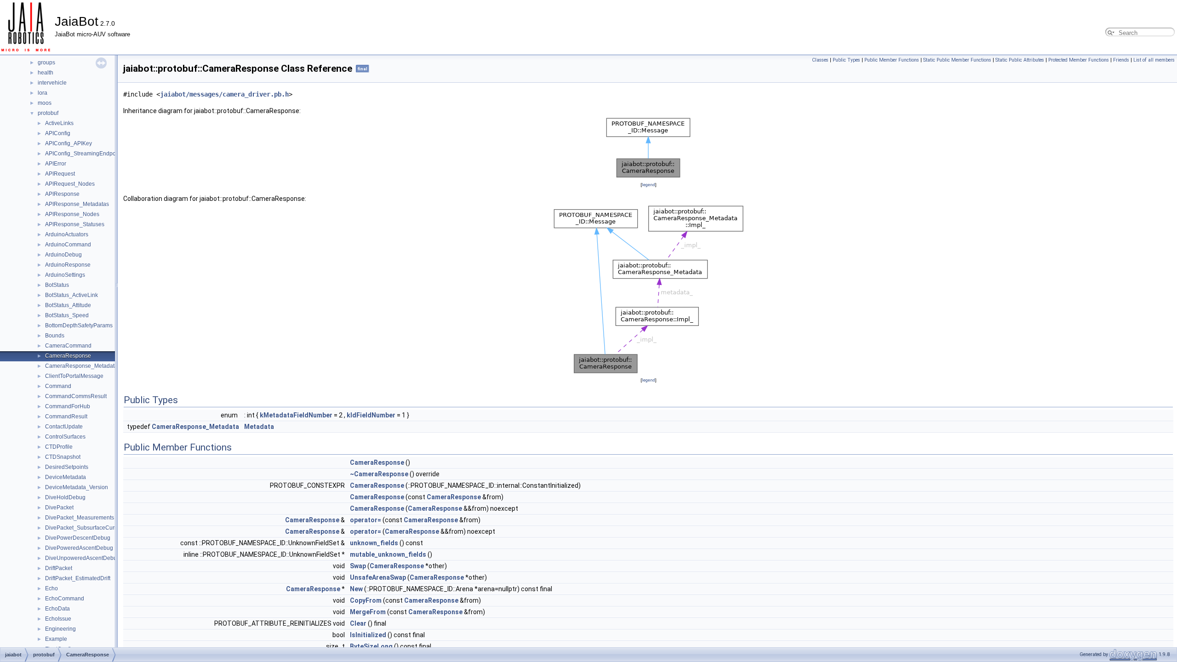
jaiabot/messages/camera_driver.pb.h (224, 94)
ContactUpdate (64, 426)
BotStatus (57, 285)
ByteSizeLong (371, 646)
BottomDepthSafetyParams (79, 325)
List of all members (1154, 60)
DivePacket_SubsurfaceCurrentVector (92, 528)
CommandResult (66, 416)
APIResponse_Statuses (74, 224)
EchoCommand (64, 598)
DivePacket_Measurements (79, 517)
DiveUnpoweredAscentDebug (82, 558)
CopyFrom (366, 600)
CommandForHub (67, 406)
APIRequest (60, 174)
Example (56, 639)
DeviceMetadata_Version (76, 487)
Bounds (54, 335)
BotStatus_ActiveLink (71, 295)
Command (58, 386)
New (356, 589)
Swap (358, 566)
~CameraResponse (379, 474)
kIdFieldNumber (371, 415)
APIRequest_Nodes (70, 184)
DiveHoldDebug (65, 497)
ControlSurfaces (65, 437)
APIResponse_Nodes (72, 214)
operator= (365, 520)
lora (42, 93)
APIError (55, 163)
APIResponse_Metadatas (77, 204)
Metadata (259, 426)
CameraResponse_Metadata (81, 366)
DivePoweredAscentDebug (79, 548)
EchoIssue (58, 619)
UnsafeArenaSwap (378, 577)
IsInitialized (368, 635)
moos (44, 103)
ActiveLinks (59, 123)
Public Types (846, 60)
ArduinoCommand (68, 244)
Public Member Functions (891, 60)
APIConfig (57, 133)
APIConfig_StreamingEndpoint (83, 153)
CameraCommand (68, 345)
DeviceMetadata (65, 477)
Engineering (60, 629)
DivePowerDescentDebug (77, 538)
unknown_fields (374, 543)
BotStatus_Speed (67, 315)
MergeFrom (368, 612)
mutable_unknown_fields (388, 554)
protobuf (48, 113)
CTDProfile (59, 447)
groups (46, 62)
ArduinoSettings (65, 275)
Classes (820, 60)
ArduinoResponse (68, 265)
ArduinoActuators (66, 234)
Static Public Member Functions (957, 60)
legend (648, 184)
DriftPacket (58, 568)
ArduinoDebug (63, 254)
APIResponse (62, 194)
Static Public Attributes (1019, 60)
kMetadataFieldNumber (296, 415)
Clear (358, 623)
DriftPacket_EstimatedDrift (77, 578)
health (45, 72)
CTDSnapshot (62, 457)
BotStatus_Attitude (68, 305)
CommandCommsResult (76, 396)
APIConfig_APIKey (68, 143)
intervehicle (52, 83)
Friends (1121, 60)
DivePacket (59, 507)
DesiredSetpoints (66, 467)
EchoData (57, 608)
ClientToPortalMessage (74, 376)
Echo (51, 588)
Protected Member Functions (1078, 60)
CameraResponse (68, 356)
